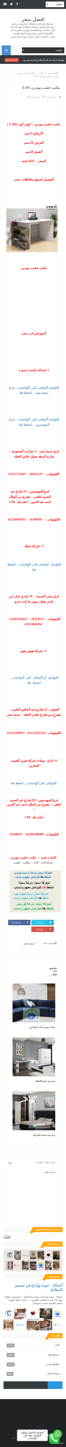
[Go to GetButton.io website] (57, 1443)
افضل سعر (33, 19)
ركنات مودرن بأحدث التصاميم (42, 1027)
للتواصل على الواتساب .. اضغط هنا (33, 783)
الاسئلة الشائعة (24, 60)
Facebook (16, 922)
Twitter (40, 922)
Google (39, 929)
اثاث (57, 1345)
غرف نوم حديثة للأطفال (45, 1081)
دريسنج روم (53, 1354)
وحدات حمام (53, 1373)
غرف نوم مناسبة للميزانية (44, 1135)
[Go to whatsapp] (57, 1434)
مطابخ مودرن (52, 1364)
